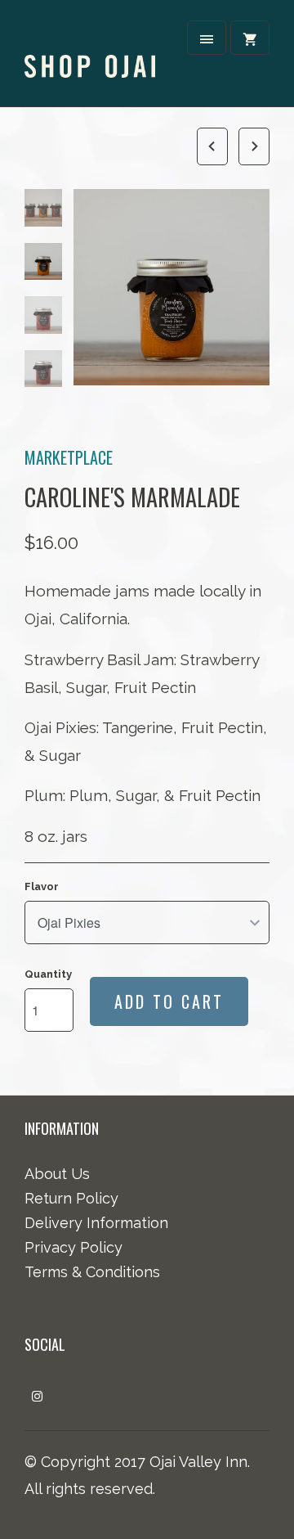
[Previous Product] (209, 144)
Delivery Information (96, 1222)
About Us (57, 1173)
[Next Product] (251, 144)
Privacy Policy (73, 1247)
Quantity (48, 974)
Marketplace (68, 457)
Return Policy (71, 1198)
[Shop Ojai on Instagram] (37, 1396)
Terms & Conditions (92, 1271)
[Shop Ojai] (89, 51)
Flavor (41, 886)
